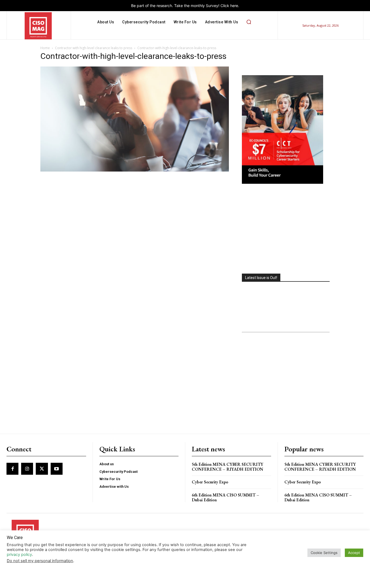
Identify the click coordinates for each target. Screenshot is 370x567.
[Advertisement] (286, 229)
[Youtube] (57, 469)
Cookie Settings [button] (324, 552)
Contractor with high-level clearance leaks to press (93, 48)
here (234, 5)
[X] (42, 469)
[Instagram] (27, 469)
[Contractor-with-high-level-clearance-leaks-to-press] (134, 170)
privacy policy (19, 554)
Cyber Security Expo (210, 482)
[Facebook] (12, 469)
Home (45, 48)
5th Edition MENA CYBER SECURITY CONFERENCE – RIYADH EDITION (227, 466)
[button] (249, 22)
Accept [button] (354, 552)
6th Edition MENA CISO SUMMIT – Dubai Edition (225, 497)
